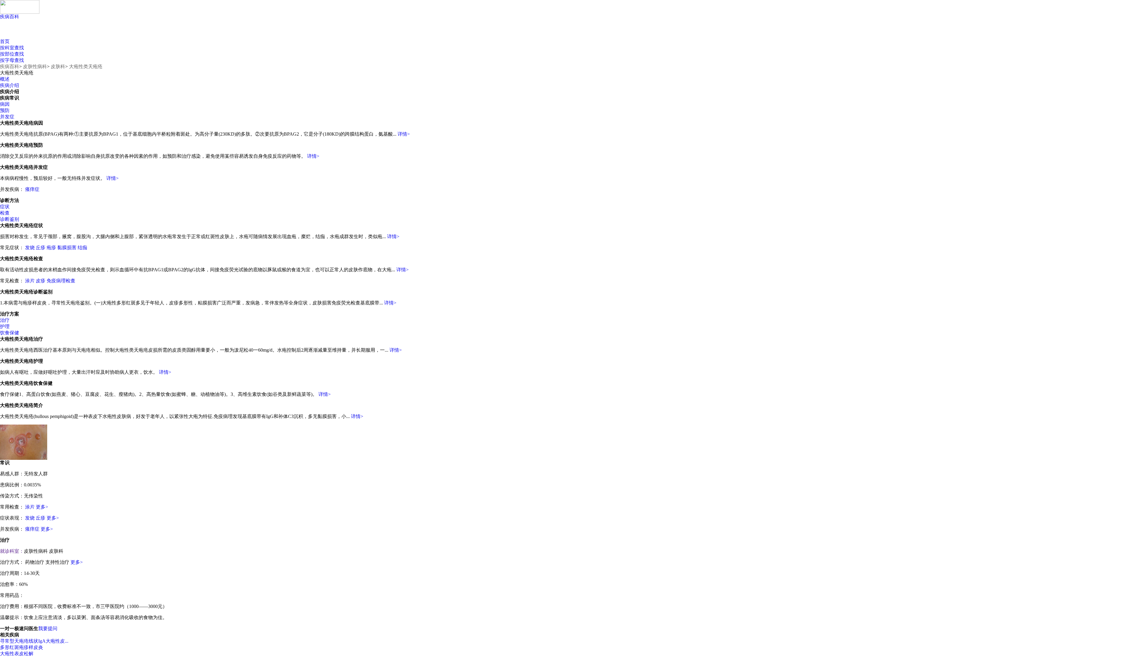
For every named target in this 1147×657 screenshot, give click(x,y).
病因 (5, 104)
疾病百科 (9, 16)
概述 (5, 79)
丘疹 (40, 247)
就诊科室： (12, 551)
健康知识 (23, 33)
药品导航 (106, 33)
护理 (5, 326)
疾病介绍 (9, 85)
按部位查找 (12, 53)
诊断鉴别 (9, 219)
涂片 (30, 280)
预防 (5, 110)
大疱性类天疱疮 (85, 66)
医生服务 (148, 33)
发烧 (30, 247)
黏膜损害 (66, 247)
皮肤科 (58, 66)
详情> (404, 134)
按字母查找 (12, 60)
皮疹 (40, 280)
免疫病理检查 (61, 280)
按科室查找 (12, 47)
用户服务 (65, 33)
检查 (5, 212)
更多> (42, 506)
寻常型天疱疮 (14, 641)
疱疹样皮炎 (31, 647)
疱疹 (51, 247)
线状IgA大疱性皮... (48, 641)
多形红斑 (9, 647)
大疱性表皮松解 (16, 653)
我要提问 (47, 628)
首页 (5, 41)
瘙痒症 (32, 189)
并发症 (7, 116)
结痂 (82, 247)
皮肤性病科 (35, 66)
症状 (5, 206)
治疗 (5, 320)
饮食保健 (9, 332)
